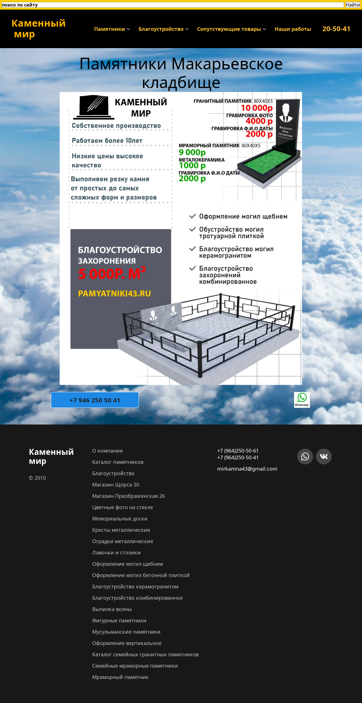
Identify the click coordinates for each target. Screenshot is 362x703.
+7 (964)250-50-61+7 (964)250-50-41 (238, 454)
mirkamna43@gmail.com (247, 468)
